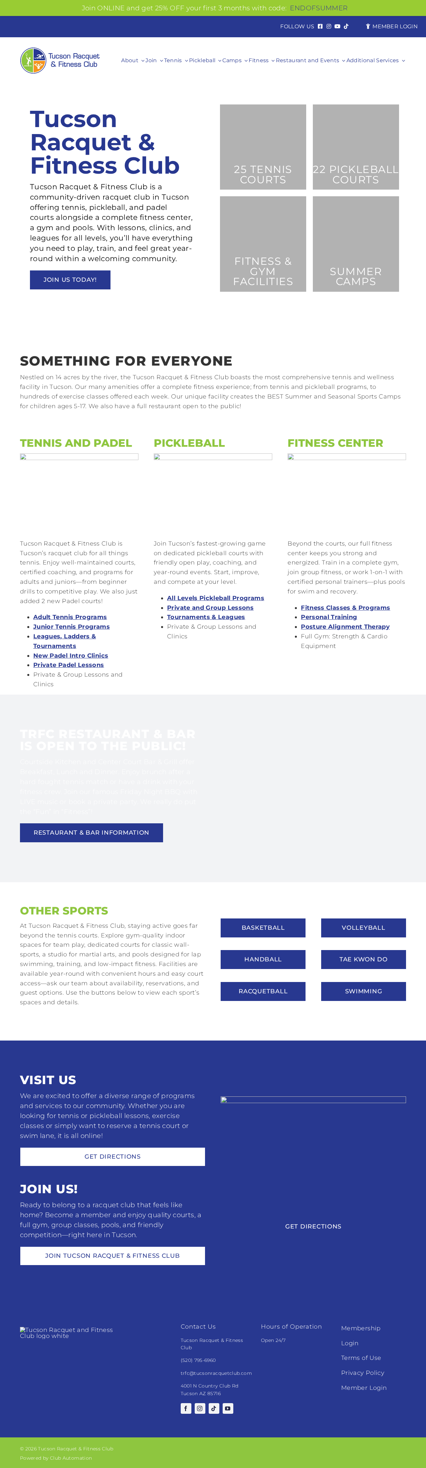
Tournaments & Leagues (206, 617)
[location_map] (313, 1099)
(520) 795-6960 (198, 1360)
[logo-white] (70, 1330)
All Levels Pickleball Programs (215, 598)
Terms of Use (361, 1358)
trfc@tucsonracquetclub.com (216, 1373)
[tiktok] (214, 1408)
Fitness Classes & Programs (345, 607)
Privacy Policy (362, 1373)
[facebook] (186, 1408)
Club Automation (71, 1458)
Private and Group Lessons (210, 607)
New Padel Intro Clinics (70, 655)
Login (350, 1343)
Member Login (364, 1387)
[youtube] (228, 1408)
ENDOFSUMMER (318, 8)
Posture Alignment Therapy (345, 626)
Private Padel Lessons (68, 665)
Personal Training (329, 617)
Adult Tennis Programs (70, 617)
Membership (361, 1328)
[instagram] (200, 1408)
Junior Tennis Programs (71, 626)
